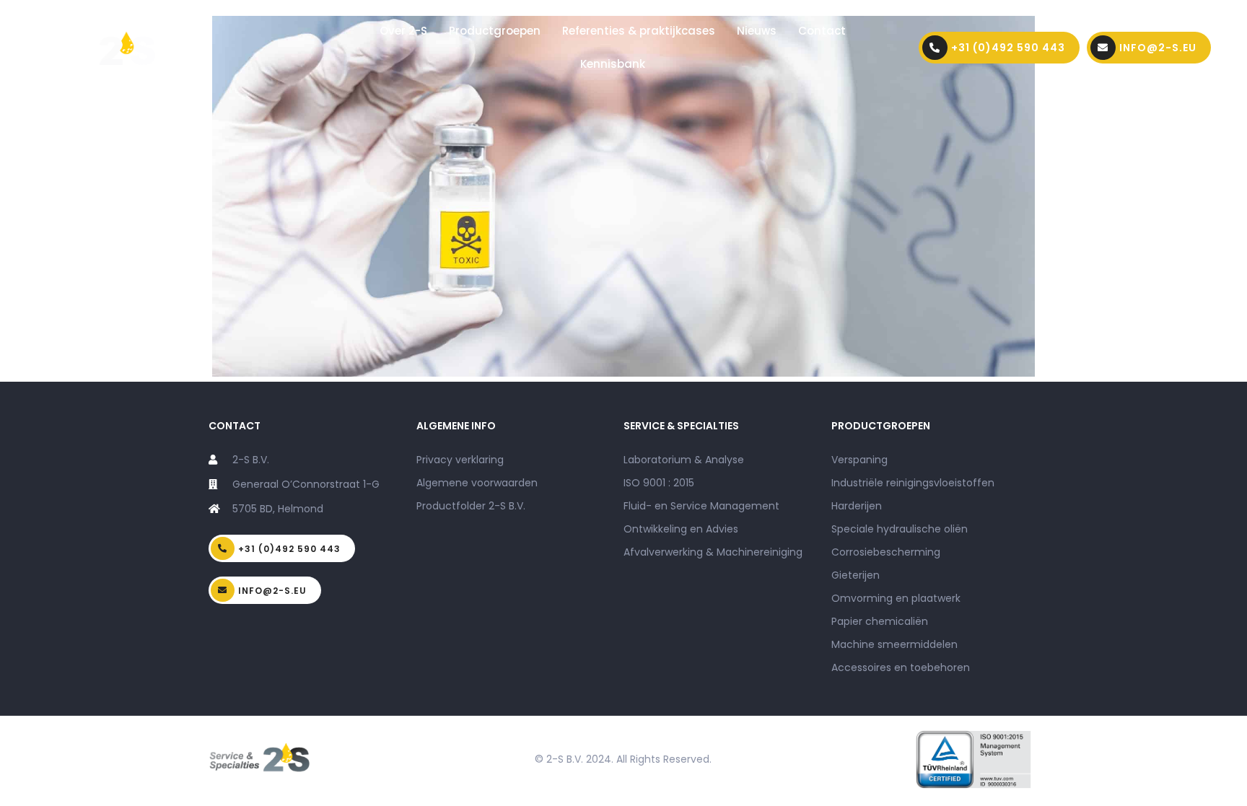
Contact (822, 30)
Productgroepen (495, 30)
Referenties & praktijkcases (638, 30)
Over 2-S (403, 30)
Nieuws (756, 30)
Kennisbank (612, 63)
